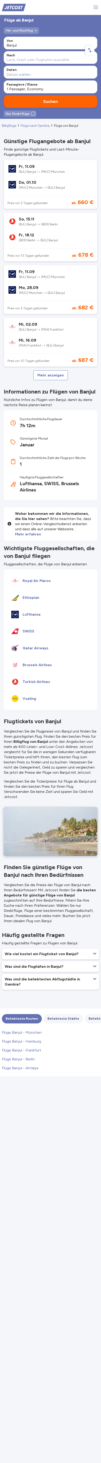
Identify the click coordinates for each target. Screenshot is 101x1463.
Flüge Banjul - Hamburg (21, 1041)
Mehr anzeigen (50, 375)
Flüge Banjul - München (22, 1032)
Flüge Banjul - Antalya (20, 1068)
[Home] (14, 7)
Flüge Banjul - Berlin (18, 1059)
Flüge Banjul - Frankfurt (21, 1050)
